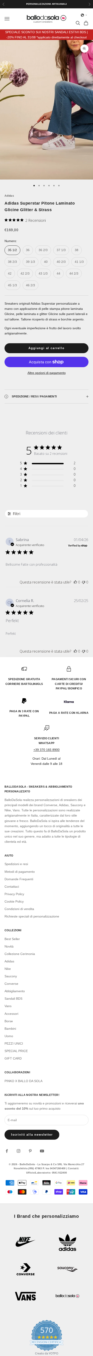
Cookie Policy (14, 901)
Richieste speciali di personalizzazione (32, 916)
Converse (11, 983)
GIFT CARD (13, 1058)
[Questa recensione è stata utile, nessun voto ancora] (75, 582)
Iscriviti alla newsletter (32, 1134)
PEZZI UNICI (14, 1043)
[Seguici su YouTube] (42, 1151)
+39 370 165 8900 (46, 750)
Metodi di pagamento (20, 871)
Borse (9, 1021)
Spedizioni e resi (16, 864)
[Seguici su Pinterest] (30, 1151)
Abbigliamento (15, 991)
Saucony (11, 976)
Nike (8, 969)
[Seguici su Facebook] (7, 1151)
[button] (83, 15)
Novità (9, 946)
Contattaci (12, 886)
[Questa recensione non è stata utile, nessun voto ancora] (83, 582)
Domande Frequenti (19, 879)
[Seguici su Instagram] (18, 1151)
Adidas (9, 195)
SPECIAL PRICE (16, 1051)
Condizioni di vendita (19, 909)
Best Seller (12, 939)
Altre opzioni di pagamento (47, 373)
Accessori (11, 1013)
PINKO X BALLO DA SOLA (23, 1081)
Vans (8, 1006)
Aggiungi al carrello (46, 348)
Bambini (10, 1028)
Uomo (9, 1036)
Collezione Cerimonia (20, 954)
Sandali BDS (13, 998)
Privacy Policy (14, 894)
